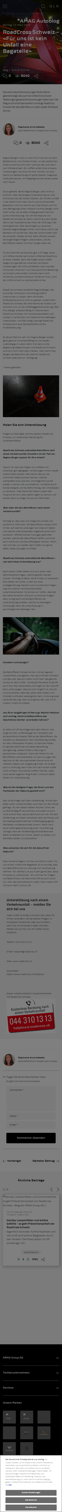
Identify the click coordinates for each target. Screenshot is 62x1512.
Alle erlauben (31, 1507)
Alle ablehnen (31, 1500)
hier (10, 1485)
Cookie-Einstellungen (31, 1493)
